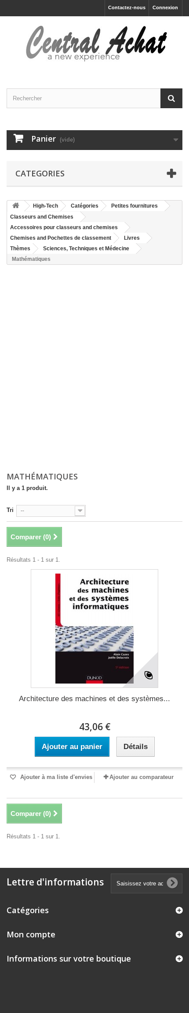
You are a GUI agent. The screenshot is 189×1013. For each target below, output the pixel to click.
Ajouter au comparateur (141, 777)
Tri (10, 510)
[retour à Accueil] (15, 206)
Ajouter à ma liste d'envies (55, 777)
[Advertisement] (94, 369)
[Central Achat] (94, 44)
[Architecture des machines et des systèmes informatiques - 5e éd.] (94, 629)
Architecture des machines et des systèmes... (94, 699)
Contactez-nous (126, 7)
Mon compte (31, 934)
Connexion (165, 7)
